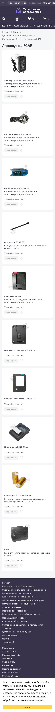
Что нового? (8, 642)
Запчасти (6, 628)
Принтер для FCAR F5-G (16, 447)
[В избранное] (21, 96)
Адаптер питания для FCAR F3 (19, 80)
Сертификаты (8, 661)
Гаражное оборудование (14, 610)
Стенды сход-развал (12, 607)
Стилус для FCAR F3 (14, 242)
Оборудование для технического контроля (23, 600)
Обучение (7, 658)
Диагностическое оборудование (18, 586)
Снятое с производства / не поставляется (22, 624)
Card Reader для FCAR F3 (16, 188)
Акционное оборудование (15, 621)
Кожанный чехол (12, 296)
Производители (9, 635)
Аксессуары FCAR (33, 39)
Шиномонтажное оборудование (17, 596)
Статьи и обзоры (10, 675)
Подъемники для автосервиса (16, 593)
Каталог (7, 25)
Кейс (6, 549)
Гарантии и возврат (11, 668)
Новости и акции (10, 672)
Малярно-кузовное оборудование (18, 603)
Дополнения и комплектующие (17, 35)
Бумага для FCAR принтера (17, 495)
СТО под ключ (38, 25)
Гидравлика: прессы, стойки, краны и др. (21, 614)
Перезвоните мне (17, 2)
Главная (5, 32)
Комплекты (21, 25)
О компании (8, 648)
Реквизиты (7, 665)
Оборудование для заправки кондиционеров (24, 589)
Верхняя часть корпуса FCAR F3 (19, 398)
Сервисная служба (11, 655)
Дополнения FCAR (11, 39)
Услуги (5, 638)
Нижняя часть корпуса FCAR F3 (19, 350)
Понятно (28, 707)
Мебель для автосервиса (14, 617)
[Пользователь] (17, 19)
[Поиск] (3, 19)
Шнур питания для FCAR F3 (17, 134)
